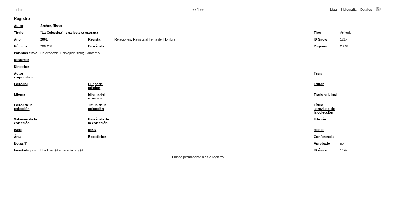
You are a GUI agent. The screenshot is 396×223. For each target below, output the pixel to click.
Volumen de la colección (25, 121)
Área (17, 136)
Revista (94, 39)
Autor (18, 26)
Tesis (318, 73)
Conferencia (324, 136)
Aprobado (322, 143)
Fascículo (96, 46)
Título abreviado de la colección (324, 108)
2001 (44, 39)
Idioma (19, 94)
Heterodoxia (49, 53)
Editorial (21, 84)
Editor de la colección (23, 107)
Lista (333, 9)
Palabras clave (25, 53)
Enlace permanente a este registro (198, 157)
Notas (19, 143)
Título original (325, 94)
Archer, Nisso (51, 26)
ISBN (92, 130)
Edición (320, 119)
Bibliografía (349, 9)
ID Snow (320, 39)
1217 (343, 39)
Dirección (21, 66)
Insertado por (25, 150)
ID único (320, 150)
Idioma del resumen (96, 96)
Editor (319, 84)
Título (19, 32)
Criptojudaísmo (71, 53)
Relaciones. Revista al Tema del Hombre (144, 39)
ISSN (18, 130)
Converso (92, 53)
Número (20, 46)
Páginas (320, 46)
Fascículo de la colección (98, 121)
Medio (319, 130)
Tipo (317, 32)
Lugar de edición (95, 86)
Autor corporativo (23, 75)
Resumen (21, 60)
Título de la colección (97, 107)
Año (17, 39)
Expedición (97, 136)
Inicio (19, 9)
